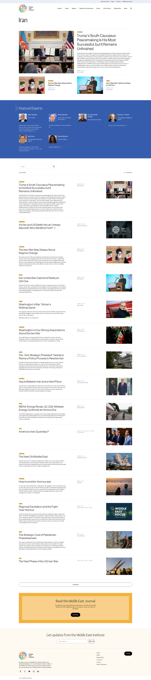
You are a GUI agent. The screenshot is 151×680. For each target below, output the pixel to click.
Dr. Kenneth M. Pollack (82, 382)
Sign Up (91, 641)
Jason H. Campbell (81, 356)
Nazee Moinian (80, 331)
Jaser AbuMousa (81, 535)
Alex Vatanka (80, 72)
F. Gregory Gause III (82, 457)
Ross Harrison (51, 89)
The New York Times (82, 225)
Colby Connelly (80, 407)
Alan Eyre (79, 482)
